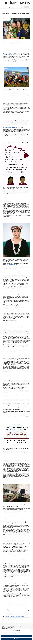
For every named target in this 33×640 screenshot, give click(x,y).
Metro (13, 7)
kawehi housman (17, 616)
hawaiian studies (19, 614)
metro (10, 619)
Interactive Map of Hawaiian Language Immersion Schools (11, 127)
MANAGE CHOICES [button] (16, 635)
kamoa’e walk (12, 616)
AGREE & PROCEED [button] (16, 638)
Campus (9, 7)
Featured (7, 619)
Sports (17, 7)
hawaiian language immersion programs (11, 614)
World (3, 11)
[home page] (16, 3)
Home (5, 7)
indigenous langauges (25, 614)
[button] (31, 630)
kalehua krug (7, 616)
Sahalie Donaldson (5, 15)
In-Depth (21, 7)
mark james (22, 616)
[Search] (28, 7)
